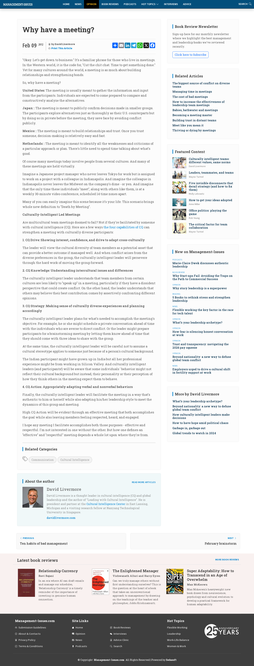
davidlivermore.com (61, 518)
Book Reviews (110, 4)
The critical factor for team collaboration (208, 225)
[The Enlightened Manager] (102, 588)
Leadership (174, 633)
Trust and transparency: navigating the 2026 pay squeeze (200, 345)
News (78, 4)
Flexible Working (177, 627)
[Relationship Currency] (28, 586)
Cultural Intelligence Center (105, 504)
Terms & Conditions (30, 646)
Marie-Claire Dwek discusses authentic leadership (200, 264)
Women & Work (176, 646)
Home (66, 4)
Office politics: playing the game (208, 212)
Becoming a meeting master (192, 115)
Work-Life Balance (178, 640)
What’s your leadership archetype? (197, 322)
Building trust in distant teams (194, 120)
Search (118, 646)
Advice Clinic (121, 640)
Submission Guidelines (32, 627)
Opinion (91, 4)
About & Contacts (29, 633)
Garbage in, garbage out (188, 428)
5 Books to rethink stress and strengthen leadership (201, 299)
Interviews (171, 4)
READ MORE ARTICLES (144, 482)
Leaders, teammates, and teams (211, 172)
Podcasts (130, 4)
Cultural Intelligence (74, 460)
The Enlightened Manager (135, 571)
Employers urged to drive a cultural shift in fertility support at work (201, 370)
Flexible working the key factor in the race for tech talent (202, 311)
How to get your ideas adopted (210, 200)
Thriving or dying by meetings (194, 130)
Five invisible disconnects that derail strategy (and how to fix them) (211, 186)
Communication (42, 460)
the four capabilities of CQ (123, 227)
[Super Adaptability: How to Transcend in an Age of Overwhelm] (176, 589)
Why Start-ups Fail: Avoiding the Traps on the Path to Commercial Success (202, 277)
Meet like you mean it (188, 125)
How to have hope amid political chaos (200, 423)
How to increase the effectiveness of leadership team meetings (198, 103)
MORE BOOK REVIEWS (227, 559)
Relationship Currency (58, 571)
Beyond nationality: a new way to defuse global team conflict (201, 358)
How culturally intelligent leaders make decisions (201, 416)
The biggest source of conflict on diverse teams (201, 84)
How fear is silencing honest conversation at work (202, 333)
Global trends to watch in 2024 (194, 433)
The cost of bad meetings (190, 97)
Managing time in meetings (192, 91)
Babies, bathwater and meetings (195, 110)
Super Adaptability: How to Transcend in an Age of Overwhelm (210, 575)
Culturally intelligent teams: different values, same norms (210, 160)
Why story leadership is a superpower (199, 288)
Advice (187, 4)
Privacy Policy (26, 640)
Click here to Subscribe (190, 54)
